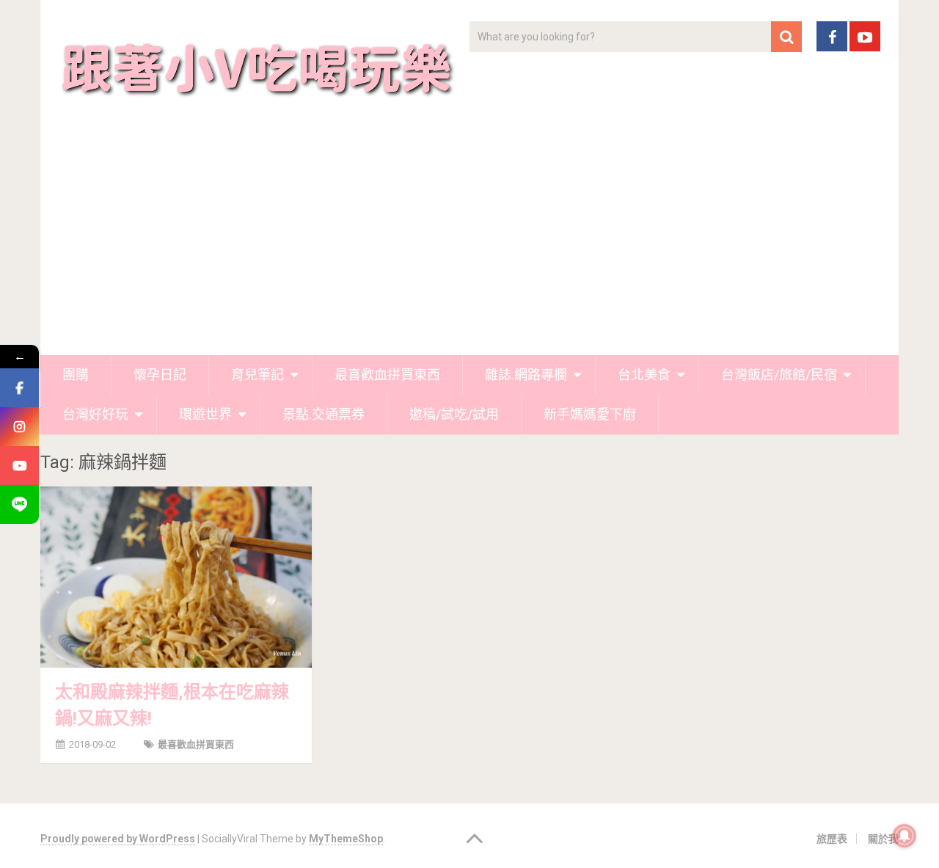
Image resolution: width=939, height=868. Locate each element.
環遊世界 (205, 414)
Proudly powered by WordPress (117, 839)
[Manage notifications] (904, 835)
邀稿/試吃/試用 (454, 414)
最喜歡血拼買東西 (387, 374)
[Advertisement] (469, 245)
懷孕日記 (160, 374)
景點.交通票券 (323, 414)
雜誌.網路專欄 (526, 374)
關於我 (883, 839)
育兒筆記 (257, 374)
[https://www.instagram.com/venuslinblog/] (19, 426)
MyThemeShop (346, 839)
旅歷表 (831, 839)
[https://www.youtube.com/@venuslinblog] (19, 465)
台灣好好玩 (95, 414)
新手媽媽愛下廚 (590, 414)
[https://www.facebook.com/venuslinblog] (19, 387)
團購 (75, 374)
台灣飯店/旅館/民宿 (779, 374)
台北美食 (644, 374)
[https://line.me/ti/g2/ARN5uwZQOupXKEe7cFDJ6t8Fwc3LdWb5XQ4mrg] (19, 504)
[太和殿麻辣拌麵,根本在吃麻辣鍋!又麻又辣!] (176, 576)
